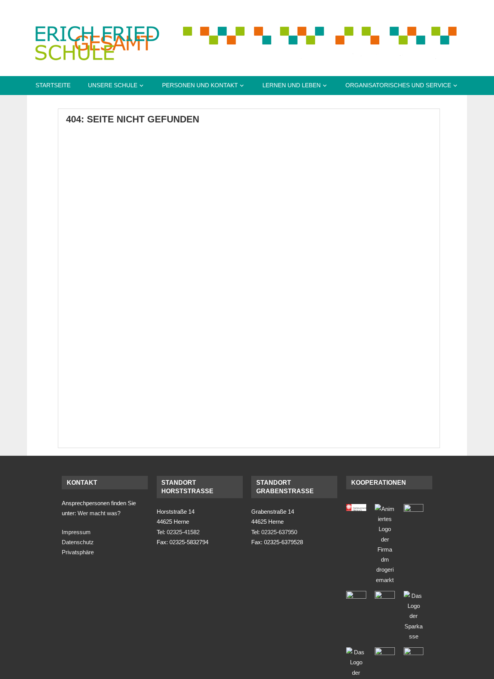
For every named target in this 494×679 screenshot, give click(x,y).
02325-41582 (183, 532)
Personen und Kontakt (200, 85)
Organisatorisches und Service (398, 85)
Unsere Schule (112, 85)
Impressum (76, 532)
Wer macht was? (99, 513)
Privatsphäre (78, 552)
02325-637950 (279, 532)
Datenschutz (78, 542)
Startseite (53, 85)
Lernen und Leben (291, 85)
